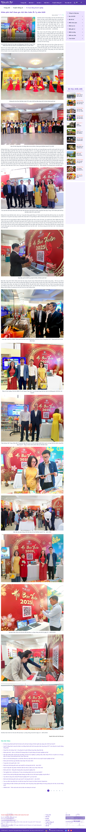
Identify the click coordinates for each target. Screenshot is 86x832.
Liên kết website (70, 817)
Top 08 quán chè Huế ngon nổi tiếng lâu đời (80, 117)
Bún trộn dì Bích (79, 176)
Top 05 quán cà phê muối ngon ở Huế (80, 139)
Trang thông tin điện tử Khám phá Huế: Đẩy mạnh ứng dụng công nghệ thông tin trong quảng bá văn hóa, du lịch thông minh (33, 784)
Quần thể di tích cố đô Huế (79, 95)
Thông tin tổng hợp (74, 13)
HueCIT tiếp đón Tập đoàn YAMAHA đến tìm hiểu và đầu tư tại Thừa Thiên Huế (23, 767)
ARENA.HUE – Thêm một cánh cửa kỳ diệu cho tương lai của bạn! (19, 787)
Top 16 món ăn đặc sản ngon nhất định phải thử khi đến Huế (80, 103)
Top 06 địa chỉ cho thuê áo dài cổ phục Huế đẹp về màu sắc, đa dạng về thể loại (80, 110)
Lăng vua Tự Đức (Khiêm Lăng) (79, 132)
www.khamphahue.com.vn (56, 216)
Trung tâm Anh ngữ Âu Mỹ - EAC (11, 763)
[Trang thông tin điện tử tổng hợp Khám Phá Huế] (9, 2)
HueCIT (42, 830)
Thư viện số (68, 2)
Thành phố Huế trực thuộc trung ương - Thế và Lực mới (48, 280)
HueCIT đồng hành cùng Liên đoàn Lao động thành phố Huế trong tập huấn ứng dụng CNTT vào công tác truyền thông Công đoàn (33, 746)
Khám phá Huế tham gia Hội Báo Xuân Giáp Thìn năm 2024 (18, 760)
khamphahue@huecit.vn (9, 820)
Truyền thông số (56, 2)
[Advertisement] (32, 801)
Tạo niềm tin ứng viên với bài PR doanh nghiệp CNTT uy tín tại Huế (20, 776)
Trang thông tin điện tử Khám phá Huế (39, 216)
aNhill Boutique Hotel (79, 125)
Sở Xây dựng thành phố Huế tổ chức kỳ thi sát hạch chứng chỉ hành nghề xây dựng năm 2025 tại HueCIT (29, 744)
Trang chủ (23, 2)
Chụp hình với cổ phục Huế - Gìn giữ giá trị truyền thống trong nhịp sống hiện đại (23, 750)
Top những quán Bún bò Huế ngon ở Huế (80, 169)
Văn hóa (31, 2)
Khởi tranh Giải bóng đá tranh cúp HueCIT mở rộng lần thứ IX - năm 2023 (21, 779)
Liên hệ (47, 825)
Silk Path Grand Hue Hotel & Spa (80, 154)
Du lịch (38, 2)
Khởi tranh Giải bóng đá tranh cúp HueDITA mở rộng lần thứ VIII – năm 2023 (22, 765)
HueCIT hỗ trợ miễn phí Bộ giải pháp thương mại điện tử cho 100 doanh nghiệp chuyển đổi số (26, 774)
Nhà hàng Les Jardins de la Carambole (80, 147)
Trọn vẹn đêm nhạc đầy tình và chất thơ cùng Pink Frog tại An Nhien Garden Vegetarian (25, 781)
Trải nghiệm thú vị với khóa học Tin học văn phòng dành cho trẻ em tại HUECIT (22, 772)
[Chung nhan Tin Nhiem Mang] (56, 830)
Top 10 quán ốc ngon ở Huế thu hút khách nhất (80, 161)
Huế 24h (46, 2)
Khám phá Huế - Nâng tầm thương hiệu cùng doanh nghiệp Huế (19, 770)
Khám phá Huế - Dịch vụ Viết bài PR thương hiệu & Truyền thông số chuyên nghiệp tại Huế (25, 752)
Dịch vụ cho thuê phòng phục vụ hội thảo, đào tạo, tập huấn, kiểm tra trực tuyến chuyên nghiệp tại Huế (28, 758)
